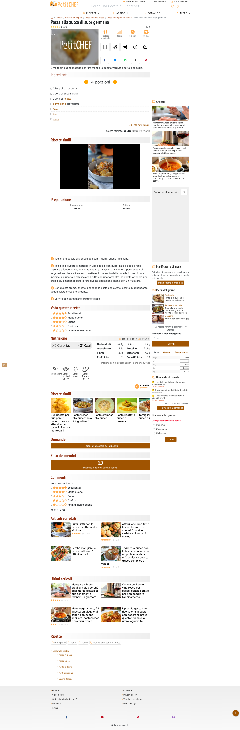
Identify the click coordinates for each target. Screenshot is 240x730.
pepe (56, 119)
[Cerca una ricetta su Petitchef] (173, 6)
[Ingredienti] (4, 365)
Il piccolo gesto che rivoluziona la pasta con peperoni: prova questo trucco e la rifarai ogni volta (135, 615)
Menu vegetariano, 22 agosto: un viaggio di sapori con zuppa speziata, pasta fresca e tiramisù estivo (85, 615)
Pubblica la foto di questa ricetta (100, 467)
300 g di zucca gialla (65, 93)
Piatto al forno (65, 667)
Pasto (61, 655)
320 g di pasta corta (65, 88)
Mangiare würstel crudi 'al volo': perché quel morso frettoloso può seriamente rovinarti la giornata (85, 591)
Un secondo (162, 429)
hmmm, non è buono (79, 330)
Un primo (160, 425)
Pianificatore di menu (169, 282)
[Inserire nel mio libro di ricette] (105, 47)
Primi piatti (60, 642)
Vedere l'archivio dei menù (169, 327)
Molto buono (75, 317)
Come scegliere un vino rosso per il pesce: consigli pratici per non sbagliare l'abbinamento (135, 591)
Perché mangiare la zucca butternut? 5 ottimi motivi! (84, 551)
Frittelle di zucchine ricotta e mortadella (174, 299)
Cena (69, 655)
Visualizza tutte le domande (176, 403)
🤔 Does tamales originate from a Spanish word (168, 397)
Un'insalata (161, 433)
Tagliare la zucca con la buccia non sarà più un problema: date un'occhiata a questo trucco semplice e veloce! (125, 555)
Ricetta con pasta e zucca (106, 642)
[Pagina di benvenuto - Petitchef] (52, 17)
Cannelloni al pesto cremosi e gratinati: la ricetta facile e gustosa (176, 310)
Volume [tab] (166, 352)
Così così (72, 326)
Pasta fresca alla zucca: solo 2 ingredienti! (82, 418)
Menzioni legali (130, 703)
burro (56, 114)
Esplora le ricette (61, 651)
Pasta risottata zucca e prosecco (126, 418)
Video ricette (58, 695)
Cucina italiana (65, 679)
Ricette (91, 13)
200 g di (62, 98)
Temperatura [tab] (181, 352)
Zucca (85, 642)
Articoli (122, 13)
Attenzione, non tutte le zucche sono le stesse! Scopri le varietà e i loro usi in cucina (135, 530)
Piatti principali (66, 673)
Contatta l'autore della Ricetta (102, 446)
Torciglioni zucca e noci (146, 416)
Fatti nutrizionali (140, 125)
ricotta (67, 98)
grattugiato (66, 103)
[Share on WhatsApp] (125, 60)
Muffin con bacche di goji (177, 319)
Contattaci (128, 690)
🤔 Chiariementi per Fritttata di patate (170, 390)
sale (55, 108)
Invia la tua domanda (172, 407)
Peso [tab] (156, 352)
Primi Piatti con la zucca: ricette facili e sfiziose (85, 527)
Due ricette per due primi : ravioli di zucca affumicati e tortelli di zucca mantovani (60, 422)
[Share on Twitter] (135, 60)
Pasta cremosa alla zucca (104, 416)
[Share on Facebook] (104, 60)
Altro (183, 13)
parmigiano (59, 103)
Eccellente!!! (74, 313)
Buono (71, 321)
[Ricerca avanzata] (177, 6)
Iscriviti (170, 344)
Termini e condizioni (132, 699)
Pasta (73, 642)
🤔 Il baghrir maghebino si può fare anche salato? (168, 383)
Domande (153, 13)
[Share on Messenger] (115, 60)
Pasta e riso (64, 661)
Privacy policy (130, 695)
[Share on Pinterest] (146, 60)
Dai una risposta (158, 387)
